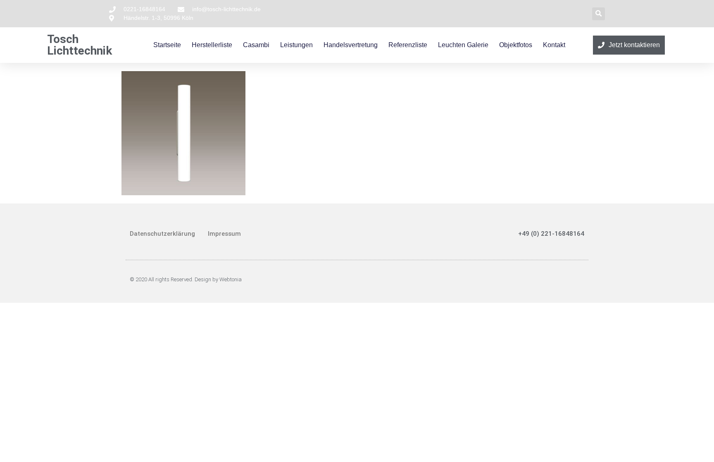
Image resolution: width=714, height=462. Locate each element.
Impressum (224, 233)
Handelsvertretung (351, 44)
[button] (598, 13)
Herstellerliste (212, 44)
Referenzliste (407, 44)
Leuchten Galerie (463, 44)
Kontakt (554, 44)
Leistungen (296, 44)
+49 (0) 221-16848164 (551, 233)
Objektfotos (515, 44)
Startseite (167, 44)
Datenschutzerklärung (162, 233)
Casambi (256, 44)
